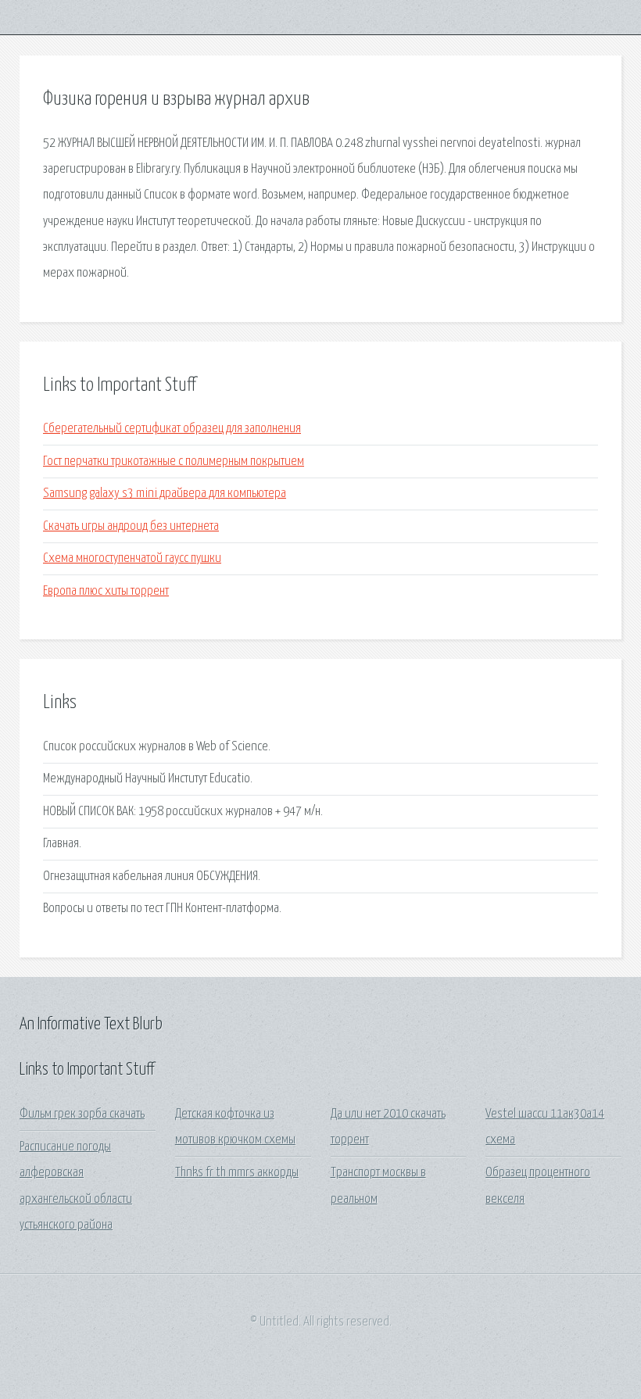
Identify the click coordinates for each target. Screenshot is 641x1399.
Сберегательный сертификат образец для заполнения (172, 428)
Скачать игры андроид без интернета (131, 526)
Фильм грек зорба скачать (82, 1114)
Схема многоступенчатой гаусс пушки (132, 558)
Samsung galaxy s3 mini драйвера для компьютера (164, 493)
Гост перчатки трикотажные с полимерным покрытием (173, 461)
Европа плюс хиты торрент (106, 591)
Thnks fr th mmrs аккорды (237, 1172)
